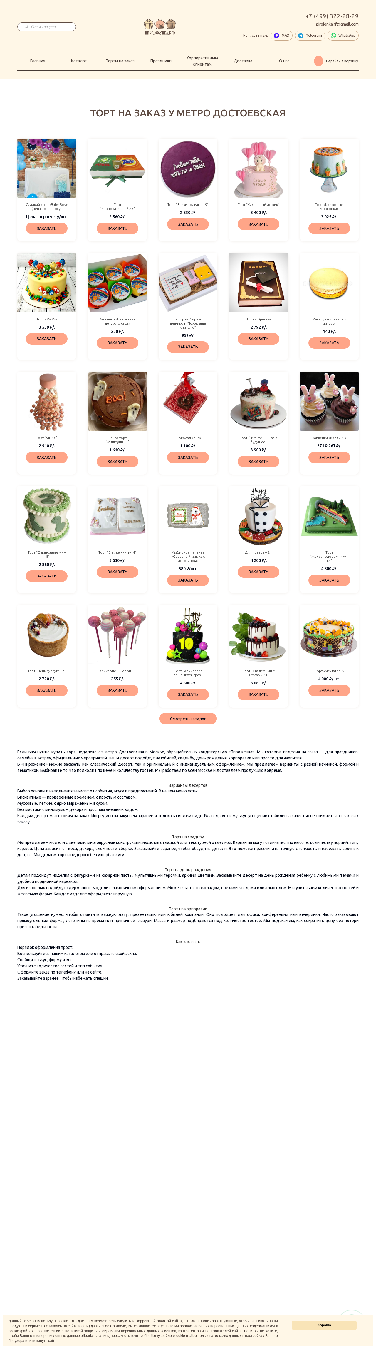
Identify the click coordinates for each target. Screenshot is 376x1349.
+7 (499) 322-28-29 (332, 16)
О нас (284, 61)
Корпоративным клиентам (202, 61)
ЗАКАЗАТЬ (47, 228)
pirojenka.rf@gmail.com (337, 24)
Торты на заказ (120, 61)
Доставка (243, 61)
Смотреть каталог (188, 719)
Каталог (79, 61)
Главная (37, 61)
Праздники (161, 61)
